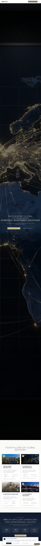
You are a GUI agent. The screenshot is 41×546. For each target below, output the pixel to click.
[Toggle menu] (39, 1)
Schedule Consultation (33, 1)
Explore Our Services (27, 228)
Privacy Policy (13, 541)
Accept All (8, 543)
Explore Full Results (19, 535)
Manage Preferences (25, 543)
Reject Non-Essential (16, 543)
